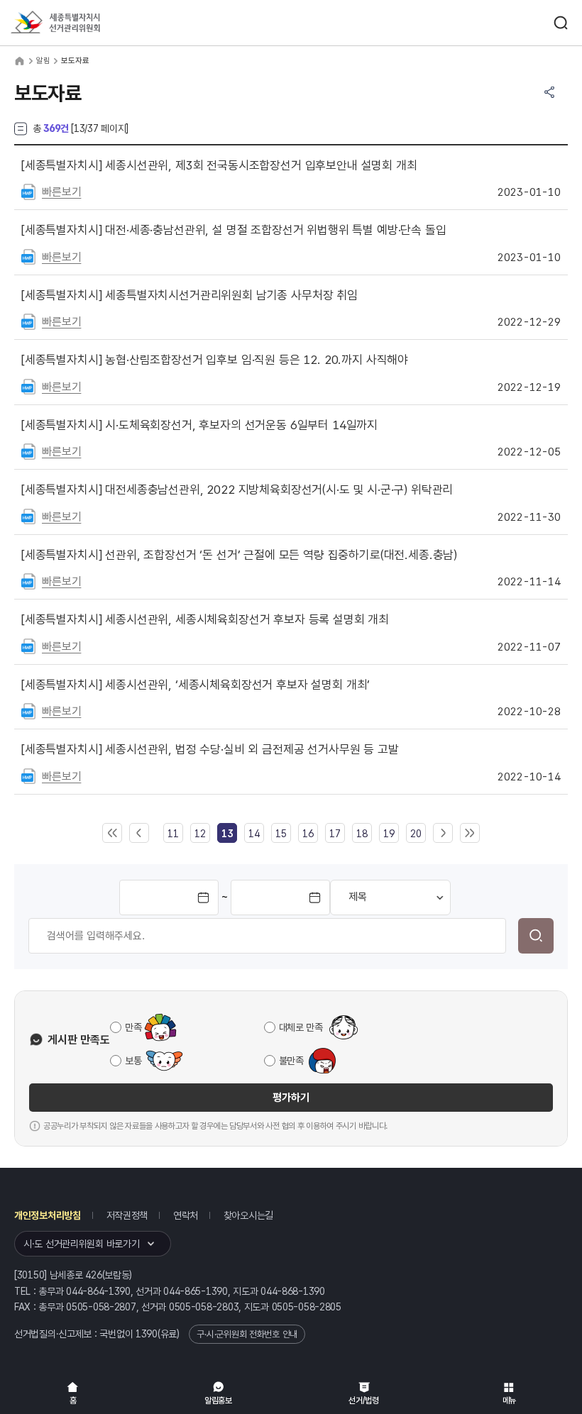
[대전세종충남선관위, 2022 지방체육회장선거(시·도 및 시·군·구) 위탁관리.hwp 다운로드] (28, 515)
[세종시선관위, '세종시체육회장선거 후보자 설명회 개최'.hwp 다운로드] (28, 710)
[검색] (536, 936)
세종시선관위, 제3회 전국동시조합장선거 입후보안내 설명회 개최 (219, 165)
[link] (226, 833)
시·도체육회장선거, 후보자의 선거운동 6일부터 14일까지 (199, 425)
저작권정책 (127, 1215)
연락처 (185, 1215)
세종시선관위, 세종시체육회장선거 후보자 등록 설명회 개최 (205, 619)
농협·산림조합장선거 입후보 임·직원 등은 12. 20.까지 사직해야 (214, 360)
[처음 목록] (112, 834)
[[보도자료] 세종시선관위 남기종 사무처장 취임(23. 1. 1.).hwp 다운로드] (28, 320)
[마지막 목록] (470, 834)
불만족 (291, 1060)
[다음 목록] (443, 834)
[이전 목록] (139, 834)
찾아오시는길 (248, 1215)
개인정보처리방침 (47, 1215)
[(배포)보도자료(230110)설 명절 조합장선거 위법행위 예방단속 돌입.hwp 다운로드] (28, 256)
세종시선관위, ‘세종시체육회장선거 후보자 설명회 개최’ (195, 685)
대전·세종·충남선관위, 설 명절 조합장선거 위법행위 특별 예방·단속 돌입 (233, 230)
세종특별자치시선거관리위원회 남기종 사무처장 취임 (189, 295)
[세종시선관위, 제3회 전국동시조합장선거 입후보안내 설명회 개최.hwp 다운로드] (28, 191)
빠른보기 (61, 192)
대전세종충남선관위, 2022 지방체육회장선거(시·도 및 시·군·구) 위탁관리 (237, 489)
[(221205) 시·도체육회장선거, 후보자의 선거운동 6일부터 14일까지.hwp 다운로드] (28, 450)
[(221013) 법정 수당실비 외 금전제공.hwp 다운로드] (28, 775)
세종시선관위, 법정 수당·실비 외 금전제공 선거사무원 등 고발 (210, 749)
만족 (133, 1027)
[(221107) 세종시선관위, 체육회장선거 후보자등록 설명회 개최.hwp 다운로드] (28, 645)
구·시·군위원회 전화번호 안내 (247, 1334)
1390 (147, 1334)
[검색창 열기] (561, 22)
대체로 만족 (301, 1027)
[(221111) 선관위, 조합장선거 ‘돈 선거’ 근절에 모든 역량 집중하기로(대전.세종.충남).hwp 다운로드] (28, 580)
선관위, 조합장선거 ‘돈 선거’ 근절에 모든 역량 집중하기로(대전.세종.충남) (239, 555)
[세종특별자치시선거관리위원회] (82, 23)
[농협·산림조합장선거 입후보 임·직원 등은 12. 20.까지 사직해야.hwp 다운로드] (28, 386)
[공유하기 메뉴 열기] (549, 92)
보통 (133, 1060)
